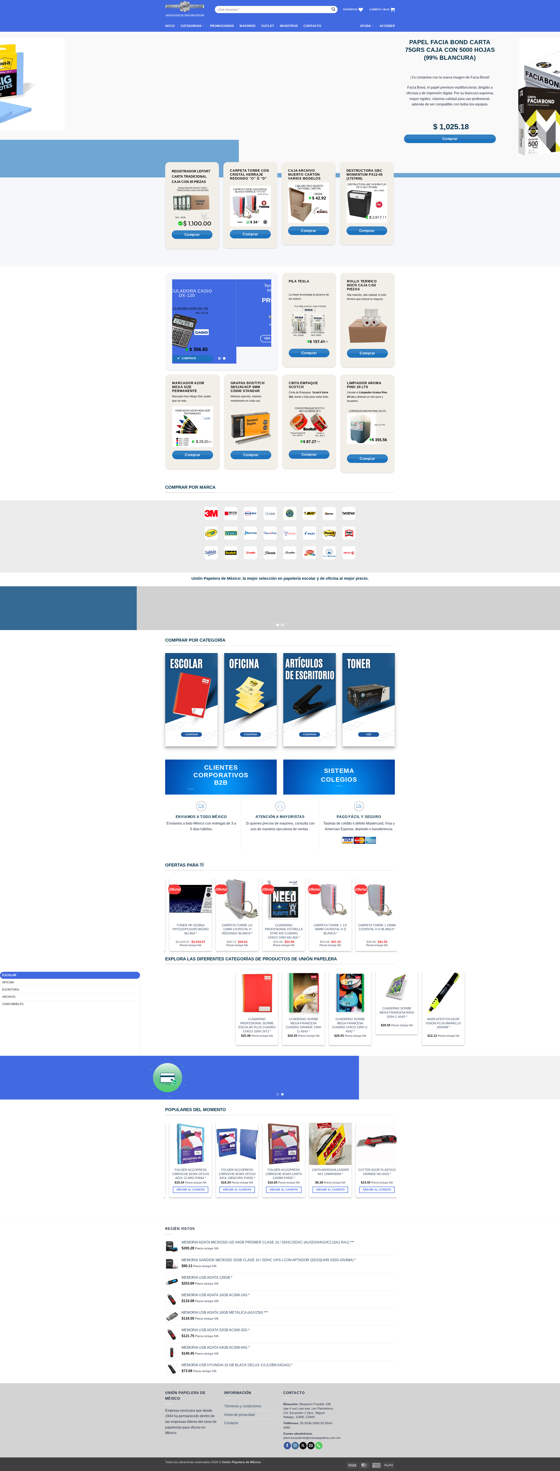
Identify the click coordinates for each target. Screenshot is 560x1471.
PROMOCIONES (222, 26)
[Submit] (333, 9)
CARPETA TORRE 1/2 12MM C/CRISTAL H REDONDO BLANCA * (183, 901)
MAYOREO (248, 26)
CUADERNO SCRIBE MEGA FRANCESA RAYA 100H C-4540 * (397, 984)
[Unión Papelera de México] (186, 10)
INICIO (170, 26)
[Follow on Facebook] (287, 1417)
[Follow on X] (303, 1417)
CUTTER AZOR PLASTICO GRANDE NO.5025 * (323, 1143)
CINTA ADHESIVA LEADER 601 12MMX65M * (276, 1143)
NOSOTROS (289, 26)
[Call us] (318, 1417)
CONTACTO (312, 26)
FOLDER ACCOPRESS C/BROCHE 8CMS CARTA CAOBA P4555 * (230, 1145)
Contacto (231, 1395)
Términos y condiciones (242, 1378)
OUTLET (267, 26)
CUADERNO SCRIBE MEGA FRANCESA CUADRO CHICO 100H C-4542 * (350, 997)
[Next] (264, 293)
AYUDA (365, 26)
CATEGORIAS (191, 26)
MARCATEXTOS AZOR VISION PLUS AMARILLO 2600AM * (443, 995)
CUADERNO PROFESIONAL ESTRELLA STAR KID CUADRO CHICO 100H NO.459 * (230, 903)
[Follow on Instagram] (295, 1417)
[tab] (70, 947)
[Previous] (180, 293)
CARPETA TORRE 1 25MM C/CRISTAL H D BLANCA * (323, 899)
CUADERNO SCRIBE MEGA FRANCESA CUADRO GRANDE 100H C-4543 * (303, 997)
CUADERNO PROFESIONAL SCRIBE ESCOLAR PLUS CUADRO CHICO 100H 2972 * (257, 997)
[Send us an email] (311, 1417)
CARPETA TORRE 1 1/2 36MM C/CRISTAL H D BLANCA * (276, 901)
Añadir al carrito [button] (183, 1161)
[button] (387, 26)
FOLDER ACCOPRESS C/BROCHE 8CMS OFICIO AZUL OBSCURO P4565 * (183, 1145)
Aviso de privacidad (239, 1386)
